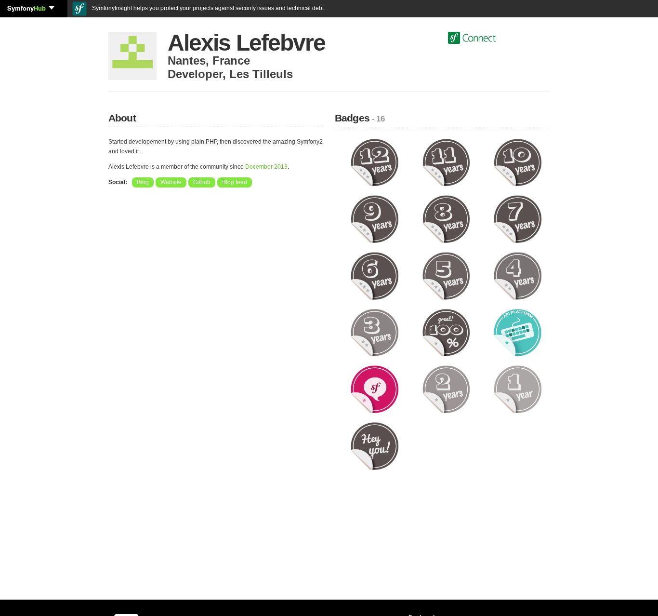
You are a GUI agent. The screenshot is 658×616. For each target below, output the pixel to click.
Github (202, 182)
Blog (143, 182)
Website (171, 182)
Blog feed (234, 182)
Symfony (26, 8)
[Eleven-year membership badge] (446, 162)
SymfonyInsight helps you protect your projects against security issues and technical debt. (208, 8)
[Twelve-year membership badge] (374, 162)
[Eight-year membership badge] (446, 218)
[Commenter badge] (374, 389)
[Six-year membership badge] (374, 275)
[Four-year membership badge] (517, 275)
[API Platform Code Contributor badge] (517, 332)
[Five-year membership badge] (446, 275)
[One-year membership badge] (517, 389)
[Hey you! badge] (374, 445)
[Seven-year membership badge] (517, 218)
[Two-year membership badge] (446, 389)
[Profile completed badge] (446, 332)
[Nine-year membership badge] (374, 218)
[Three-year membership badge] (374, 332)
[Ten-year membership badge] (517, 162)
